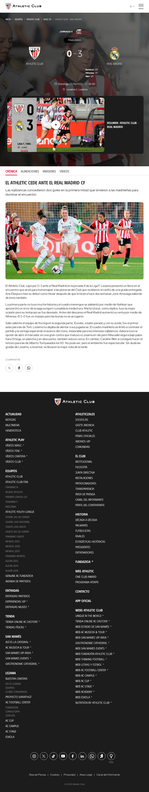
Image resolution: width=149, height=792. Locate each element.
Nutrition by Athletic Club (92, 702)
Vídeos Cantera (15, 456)
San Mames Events (17, 658)
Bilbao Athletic (14, 491)
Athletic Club (33, 19)
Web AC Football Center (90, 670)
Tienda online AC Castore (21, 621)
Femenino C (11, 501)
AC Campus (12, 726)
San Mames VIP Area (18, 652)
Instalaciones (84, 478)
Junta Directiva (85, 472)
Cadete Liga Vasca (15, 526)
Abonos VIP (82, 441)
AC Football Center (17, 702)
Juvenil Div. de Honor (17, 516)
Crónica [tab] (11, 171)
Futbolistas (83, 530)
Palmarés (81, 525)
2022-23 (47, 19)
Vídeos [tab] (64, 171)
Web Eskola (82, 697)
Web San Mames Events (89, 648)
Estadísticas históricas (90, 541)
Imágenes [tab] (49, 171)
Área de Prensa (85, 494)
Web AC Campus (84, 675)
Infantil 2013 (12, 551)
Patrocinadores (85, 483)
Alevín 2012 (11, 560)
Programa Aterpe (86, 582)
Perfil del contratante (89, 505)
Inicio (8, 19)
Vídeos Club (13, 461)
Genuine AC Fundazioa (19, 575)
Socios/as (81, 419)
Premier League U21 (16, 496)
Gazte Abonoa (84, 425)
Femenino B (11, 487)
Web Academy (83, 691)
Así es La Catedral (17, 642)
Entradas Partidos (17, 596)
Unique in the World (88, 615)
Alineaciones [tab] (30, 171)
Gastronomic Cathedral (21, 663)
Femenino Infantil (15, 555)
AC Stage (10, 731)
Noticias (10, 419)
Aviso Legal (86, 774)
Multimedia (12, 425)
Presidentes (82, 547)
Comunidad (82, 446)
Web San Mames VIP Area (90, 637)
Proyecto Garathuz (18, 696)
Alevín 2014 (11, 565)
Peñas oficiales (85, 436)
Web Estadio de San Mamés (92, 626)
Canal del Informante (89, 499)
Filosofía (81, 467)
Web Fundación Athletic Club (93, 653)
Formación (11, 707)
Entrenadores (84, 552)
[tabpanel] (74, 276)
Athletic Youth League (19, 511)
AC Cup (9, 720)
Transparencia (84, 488)
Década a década (86, 519)
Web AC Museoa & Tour (90, 632)
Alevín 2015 (11, 570)
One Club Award (85, 576)
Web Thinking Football (90, 659)
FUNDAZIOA (82, 562)
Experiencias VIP (15, 601)
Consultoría (12, 711)
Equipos (19, 19)
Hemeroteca (13, 430)
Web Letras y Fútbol (88, 664)
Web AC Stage (83, 686)
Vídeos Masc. (13, 445)
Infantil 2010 (12, 546)
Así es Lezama (13, 683)
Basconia (10, 506)
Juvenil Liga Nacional (17, 521)
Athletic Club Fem (16, 481)
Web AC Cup (82, 681)
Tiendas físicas (14, 627)
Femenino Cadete (14, 536)
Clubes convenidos (16, 691)
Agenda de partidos (18, 581)
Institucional (83, 461)
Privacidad (69, 774)
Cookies (54, 774)
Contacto (82, 591)
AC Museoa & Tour (17, 647)
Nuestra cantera (16, 678)
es (131, 6)
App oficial (83, 601)
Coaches (10, 715)
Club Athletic (83, 430)
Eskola (9, 736)
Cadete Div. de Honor (17, 531)
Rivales (80, 536)
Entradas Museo (16, 607)
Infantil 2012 (12, 541)
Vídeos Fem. (12, 450)
